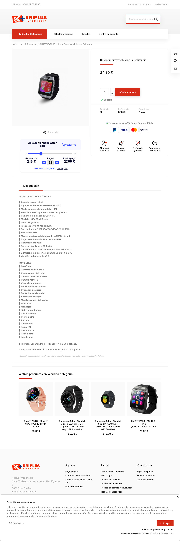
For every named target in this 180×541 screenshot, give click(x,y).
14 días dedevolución (154, 149)
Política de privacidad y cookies (158, 529)
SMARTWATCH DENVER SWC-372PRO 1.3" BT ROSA (36, 424)
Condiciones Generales (112, 471)
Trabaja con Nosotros (111, 492)
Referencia (123, 109)
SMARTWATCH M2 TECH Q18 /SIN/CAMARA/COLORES (144, 424)
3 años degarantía (138, 149)
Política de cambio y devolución (116, 488)
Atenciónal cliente (104, 149)
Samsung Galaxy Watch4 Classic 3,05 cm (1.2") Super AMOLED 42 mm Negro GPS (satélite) (72, 425)
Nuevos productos (146, 475)
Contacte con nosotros (139, 4)
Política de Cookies (110, 479)
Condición (144, 109)
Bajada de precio (145, 471)
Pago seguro (71, 471)
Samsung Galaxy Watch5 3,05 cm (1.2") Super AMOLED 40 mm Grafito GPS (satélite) (108, 425)
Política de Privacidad (111, 483)
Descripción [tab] (31, 185)
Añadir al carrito (128, 92)
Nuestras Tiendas (74, 486)
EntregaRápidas (121, 149)
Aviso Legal (106, 475)
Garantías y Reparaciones (78, 475)
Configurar (16, 523)
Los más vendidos (146, 479)
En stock (104, 109)
